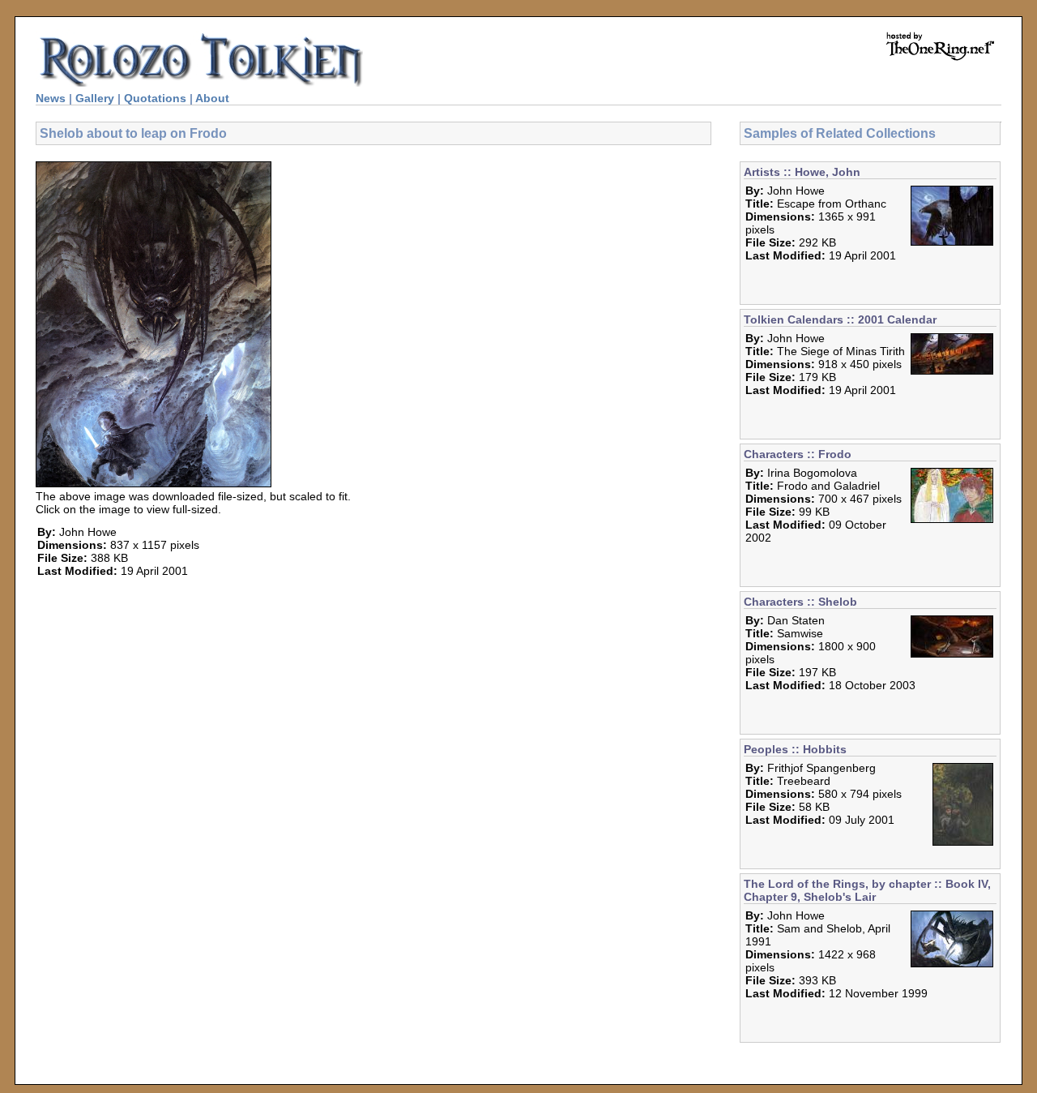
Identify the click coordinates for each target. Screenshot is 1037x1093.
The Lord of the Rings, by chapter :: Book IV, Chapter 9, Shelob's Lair (867, 890)
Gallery (94, 98)
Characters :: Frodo (797, 454)
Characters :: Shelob (800, 601)
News (51, 98)
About (212, 98)
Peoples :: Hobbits (795, 749)
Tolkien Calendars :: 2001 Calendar (840, 319)
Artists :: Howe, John (802, 171)
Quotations (155, 98)
